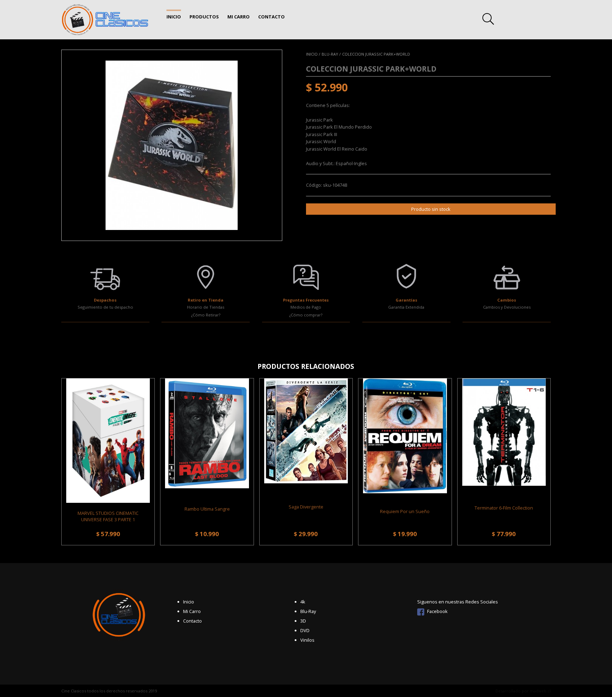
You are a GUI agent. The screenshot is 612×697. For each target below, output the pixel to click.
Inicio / (313, 54)
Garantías (406, 300)
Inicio (173, 16)
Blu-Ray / (331, 54)
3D (303, 621)
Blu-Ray (308, 611)
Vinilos (307, 640)
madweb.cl (540, 690)
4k (302, 601)
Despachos (105, 300)
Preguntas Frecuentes (306, 300)
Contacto (271, 16)
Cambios (506, 300)
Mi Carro (238, 16)
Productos (204, 16)
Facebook (437, 611)
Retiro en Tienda (205, 300)
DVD (305, 630)
